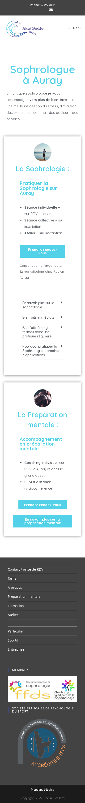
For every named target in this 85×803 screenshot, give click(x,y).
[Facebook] (36, 10)
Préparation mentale (24, 596)
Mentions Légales (42, 790)
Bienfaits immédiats (38, 317)
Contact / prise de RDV (25, 569)
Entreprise (16, 649)
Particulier (16, 631)
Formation (16, 605)
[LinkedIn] (43, 10)
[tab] (42, 304)
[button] (42, 251)
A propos (15, 587)
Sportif (13, 640)
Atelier (13, 614)
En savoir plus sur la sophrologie (38, 305)
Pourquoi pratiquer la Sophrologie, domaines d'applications (41, 350)
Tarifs (12, 578)
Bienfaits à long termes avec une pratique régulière (37, 331)
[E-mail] (50, 10)
